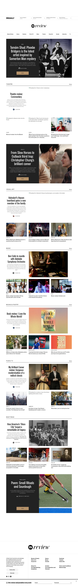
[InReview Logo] (39, 26)
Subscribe (64, 34)
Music (38, 34)
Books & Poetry (10, 34)
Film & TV (31, 34)
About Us (33, 566)
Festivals (24, 34)
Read (22, 73)
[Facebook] (6, 576)
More (70, 84)
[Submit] (70, 583)
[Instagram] (8, 576)
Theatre (44, 34)
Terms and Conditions (65, 566)
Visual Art (51, 34)
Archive (47, 566)
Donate (57, 34)
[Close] (76, 581)
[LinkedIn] (10, 576)
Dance (18, 34)
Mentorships (62, 567)
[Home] (12, 18)
